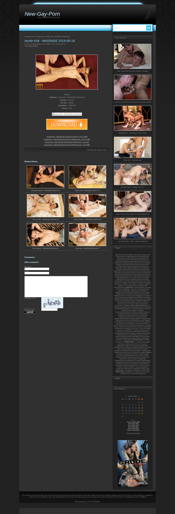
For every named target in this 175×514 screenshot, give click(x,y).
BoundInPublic (118, 271)
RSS (136, 354)
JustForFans (122, 326)
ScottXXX (141, 354)
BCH (147, 264)
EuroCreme (147, 299)
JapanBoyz (119, 323)
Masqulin (144, 333)
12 (129, 407)
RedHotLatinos (127, 352)
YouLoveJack (145, 372)
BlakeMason (137, 269)
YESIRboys (137, 372)
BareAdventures (144, 261)
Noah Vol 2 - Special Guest (133, 160)
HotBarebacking (119, 318)
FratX (137, 302)
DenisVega (138, 294)
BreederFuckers (129, 276)
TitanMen (132, 367)
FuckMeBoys (127, 305)
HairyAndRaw (134, 313)
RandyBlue (117, 347)
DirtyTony (130, 295)
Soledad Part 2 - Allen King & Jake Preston (133, 133)
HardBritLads (121, 315)
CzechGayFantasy (143, 289)
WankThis (139, 370)
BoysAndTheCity (136, 272)
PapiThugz (121, 344)
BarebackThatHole (122, 264)
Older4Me (118, 342)
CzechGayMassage (123, 290)
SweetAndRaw (137, 362)
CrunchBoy (147, 287)
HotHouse (127, 320)
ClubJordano (118, 284)
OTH (135, 342)
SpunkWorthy (137, 357)
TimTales (125, 367)
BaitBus (126, 261)
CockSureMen (131, 284)
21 (136, 410)
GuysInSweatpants (124, 313)
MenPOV (119, 336)
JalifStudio (147, 322)
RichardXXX (120, 354)
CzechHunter (134, 290)
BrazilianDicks (119, 276)
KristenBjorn (147, 326)
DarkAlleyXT (138, 292)
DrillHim (140, 297)
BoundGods (145, 269)
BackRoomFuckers (143, 259)
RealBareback (146, 350)
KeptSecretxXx (131, 326)
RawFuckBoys (128, 349)
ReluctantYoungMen (139, 352)
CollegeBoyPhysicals (131, 286)
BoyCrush (135, 271)
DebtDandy (130, 294)
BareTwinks (142, 264)
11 (126, 407)
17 (122, 410)
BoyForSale (142, 271)
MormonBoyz (145, 336)
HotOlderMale (135, 320)
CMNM (125, 284)
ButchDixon (126, 279)
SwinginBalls (146, 362)
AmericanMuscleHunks (123, 259)
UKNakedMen (120, 370)
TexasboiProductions (122, 363)
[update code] (52, 307)
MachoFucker (121, 331)
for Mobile (132, 302)
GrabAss (133, 312)
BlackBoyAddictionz (134, 268)
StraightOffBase (145, 360)
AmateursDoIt (130, 258)
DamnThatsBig (129, 292)
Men (149, 333)
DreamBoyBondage (132, 297)
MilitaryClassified (127, 336)
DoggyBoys (139, 295)
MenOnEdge (144, 335)
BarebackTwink (133, 264)
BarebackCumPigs (121, 263)
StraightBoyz (142, 358)
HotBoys (127, 318)
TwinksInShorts (129, 368)
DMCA (144, 497)
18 (126, 410)
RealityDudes (118, 352)
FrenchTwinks (129, 304)
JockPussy (145, 323)
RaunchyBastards (127, 347)
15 (139, 407)
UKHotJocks (145, 368)
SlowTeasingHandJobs (130, 355)
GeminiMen (140, 310)
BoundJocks (128, 271)
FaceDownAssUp (120, 300)
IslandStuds (140, 322)
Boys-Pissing (126, 272)
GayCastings (134, 307)
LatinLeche (134, 328)
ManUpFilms (118, 333)
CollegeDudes (143, 286)
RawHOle (145, 349)
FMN (127, 302)
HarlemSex (136, 315)
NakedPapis (145, 338)
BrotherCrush (137, 277)
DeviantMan (145, 294)
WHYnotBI (146, 370)
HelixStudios (144, 315)
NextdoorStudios (138, 340)
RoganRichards (129, 354)
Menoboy (127, 335)
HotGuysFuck (120, 320)
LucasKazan (119, 330)
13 (133, 407)
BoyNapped (118, 272)
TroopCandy (120, 368)
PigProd (128, 345)
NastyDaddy (128, 340)
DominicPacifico (120, 297)
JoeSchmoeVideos (120, 325)
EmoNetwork (124, 299)
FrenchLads (121, 304)
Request (148, 352)
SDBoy (147, 354)
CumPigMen (126, 289)
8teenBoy (138, 254)
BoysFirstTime (146, 272)
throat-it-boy (135, 365)
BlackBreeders (145, 268)
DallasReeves (119, 292)
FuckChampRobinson (141, 304)
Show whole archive (133, 433)
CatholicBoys (119, 281)
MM (134, 336)
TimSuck (119, 367)
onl (123, 342)
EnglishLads (133, 299)
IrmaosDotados (131, 322)
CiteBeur (124, 282)
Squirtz (144, 357)
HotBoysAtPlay (135, 318)
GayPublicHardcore (138, 308)
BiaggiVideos (137, 266)
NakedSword (120, 340)
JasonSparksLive (129, 323)
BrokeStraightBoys (122, 277)
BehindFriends (127, 266)
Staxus (130, 358)
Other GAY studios (144, 342)
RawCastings (147, 347)
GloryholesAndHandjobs (123, 312)
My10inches (128, 338)
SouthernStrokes (143, 355)
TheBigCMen (134, 363)
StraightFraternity (120, 360)
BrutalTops (145, 277)
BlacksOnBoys (128, 269)
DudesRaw (146, 297)
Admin (48, 44)
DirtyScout (123, 295)
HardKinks (129, 315)
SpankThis (119, 357)
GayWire (134, 310)
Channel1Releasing (137, 281)
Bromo (131, 277)
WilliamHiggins (33, 46)
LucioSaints (136, 330)
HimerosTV (131, 317)
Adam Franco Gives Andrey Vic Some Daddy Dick (132, 214)
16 (142, 407)
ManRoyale (144, 331)
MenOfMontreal (135, 335)
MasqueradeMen (136, 333)
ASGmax (134, 259)
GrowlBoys (140, 312)
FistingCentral (121, 302)
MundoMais (120, 338)
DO (134, 295)
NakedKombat (136, 338)
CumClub (119, 289)
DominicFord (147, 295)
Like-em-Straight (145, 328)
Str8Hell (134, 358)
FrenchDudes (144, 302)
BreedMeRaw (146, 276)
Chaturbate (118, 282)
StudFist (129, 362)
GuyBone (147, 312)
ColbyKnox (147, 284)
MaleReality (137, 331)
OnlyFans (129, 342)
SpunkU (130, 357)
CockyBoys (140, 284)
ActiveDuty (144, 254)
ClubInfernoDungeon (144, 282)
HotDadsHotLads (145, 318)
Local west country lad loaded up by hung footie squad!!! (132, 102)
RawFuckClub (137, 349)
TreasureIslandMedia (141, 367)
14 (136, 407)
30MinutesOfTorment (121, 254)
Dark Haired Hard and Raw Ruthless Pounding (132, 71)
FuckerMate (118, 305)
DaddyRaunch (143, 290)
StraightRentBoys (120, 362)
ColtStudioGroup (119, 287)
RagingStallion (144, 345)
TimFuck (142, 365)
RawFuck (120, 349)
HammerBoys (143, 313)
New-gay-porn (80, 501)
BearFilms (119, 266)
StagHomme (123, 358)
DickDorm (117, 295)
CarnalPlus (145, 279)
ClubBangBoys (132, 282)
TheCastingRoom (143, 363)
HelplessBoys (123, 317)
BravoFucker (146, 274)
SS (148, 357)
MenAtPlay (120, 335)
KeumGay (140, 326)
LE (139, 328)
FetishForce (146, 300)
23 (142, 410)
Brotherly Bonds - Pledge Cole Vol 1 (132, 187)
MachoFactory (145, 330)
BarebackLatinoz (132, 263)
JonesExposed (140, 325)
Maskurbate (126, 333)
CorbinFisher (129, 287)
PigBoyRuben (120, 345)
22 (139, 410)
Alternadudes (121, 258)
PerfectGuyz (129, 344)
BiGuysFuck (145, 266)
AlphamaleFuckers (143, 256)
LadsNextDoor (119, 328)
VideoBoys (128, 370)
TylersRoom (137, 368)
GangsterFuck (124, 307)
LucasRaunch (128, 330)
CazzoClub (126, 281)
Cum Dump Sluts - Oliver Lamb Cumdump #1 (133, 241)
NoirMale (146, 340)
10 (122, 407)
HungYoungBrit (145, 320)
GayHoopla (147, 307)
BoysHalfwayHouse (127, 274)
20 (133, 410)
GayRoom (147, 308)
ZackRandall (142, 373)
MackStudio (129, 331)
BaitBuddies (119, 261)
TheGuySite (119, 365)
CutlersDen (133, 289)
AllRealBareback (132, 256)
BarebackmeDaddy (144, 263)
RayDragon (137, 350)
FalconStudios (130, 300)
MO (140, 336)
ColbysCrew (121, 286)
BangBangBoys (134, 261)
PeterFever (136, 344)
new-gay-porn (35, 44)
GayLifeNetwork (120, 308)
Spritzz (125, 357)
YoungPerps (134, 373)
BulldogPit (119, 279)
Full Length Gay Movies (139, 305)
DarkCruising (146, 292)
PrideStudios (135, 345)
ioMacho (123, 322)
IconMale (117, 322)
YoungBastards (124, 373)
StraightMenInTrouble (133, 360)
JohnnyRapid (130, 325)
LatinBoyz (127, 328)
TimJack (147, 365)
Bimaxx (125, 268)
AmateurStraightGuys (141, 258)
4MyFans (131, 254)
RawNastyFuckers (128, 350)
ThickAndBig (127, 365)
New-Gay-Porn (42, 14)
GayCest (141, 307)
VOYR (134, 370)
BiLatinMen (118, 268)
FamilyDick (139, 300)
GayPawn (128, 308)
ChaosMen (147, 281)
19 (129, 410)
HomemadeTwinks (140, 317)
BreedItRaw (138, 276)
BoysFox (117, 274)
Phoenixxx (144, 344)
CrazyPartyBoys (139, 287)
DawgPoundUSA (121, 294)
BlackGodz (119, 269)
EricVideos (140, 299)
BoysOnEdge (137, 274)
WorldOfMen (129, 372)
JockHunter (138, 323)
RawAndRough (138, 347)
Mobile (97, 501)
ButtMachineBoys (136, 279)
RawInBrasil (118, 350)
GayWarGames (126, 310)
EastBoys (117, 299)
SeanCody (119, 355)
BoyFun (148, 271)
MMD (136, 336)
